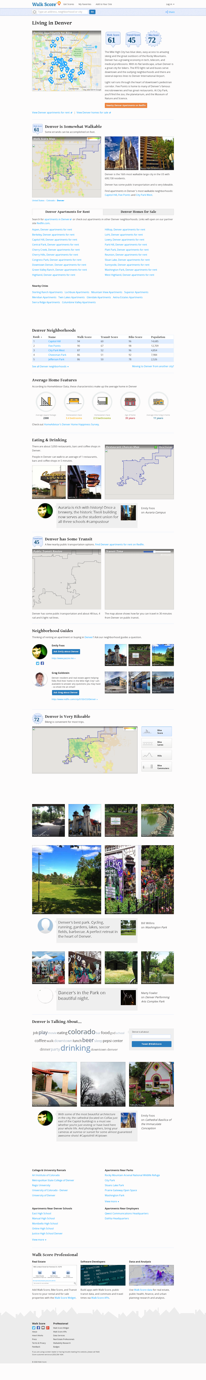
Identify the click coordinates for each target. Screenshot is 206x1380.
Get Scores (68, 4)
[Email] (43, 1328)
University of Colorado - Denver (50, 1190)
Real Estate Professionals (63, 1339)
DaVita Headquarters (117, 1218)
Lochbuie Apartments (77, 292)
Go (92, 12)
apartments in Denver (57, 219)
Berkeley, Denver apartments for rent (53, 234)
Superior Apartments (136, 292)
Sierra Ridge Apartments (46, 302)
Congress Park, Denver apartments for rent (56, 259)
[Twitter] (34, 1328)
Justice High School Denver (47, 1233)
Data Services (59, 1336)
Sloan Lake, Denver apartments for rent (127, 259)
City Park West (144, 195)
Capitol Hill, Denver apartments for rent (54, 239)
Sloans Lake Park (114, 1185)
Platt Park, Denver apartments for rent (127, 249)
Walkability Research (62, 1343)
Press (34, 1339)
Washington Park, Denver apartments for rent (131, 269)
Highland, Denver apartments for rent (53, 274)
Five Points (124, 195)
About (34, 1332)
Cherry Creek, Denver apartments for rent (56, 249)
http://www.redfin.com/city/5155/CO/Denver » (75, 699)
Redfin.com (43, 223)
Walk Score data (143, 1289)
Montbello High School (45, 1223)
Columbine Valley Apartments (79, 302)
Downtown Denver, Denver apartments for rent (59, 264)
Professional (60, 1323)
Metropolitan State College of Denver (53, 1180)
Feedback (36, 1347)
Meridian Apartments (44, 297)
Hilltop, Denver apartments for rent (125, 229)
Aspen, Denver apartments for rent (52, 229)
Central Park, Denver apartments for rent (55, 244)
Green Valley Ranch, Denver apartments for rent (59, 269)
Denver (60, 200)
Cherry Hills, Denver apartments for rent (55, 254)
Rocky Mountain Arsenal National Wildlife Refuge (132, 1175)
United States (38, 200)
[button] (34, 11)
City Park (110, 1180)
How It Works (37, 1336)
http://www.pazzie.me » (64, 658)
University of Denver (43, 1195)
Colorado (50, 200)
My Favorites (85, 4)
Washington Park (114, 1195)
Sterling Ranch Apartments (47, 292)
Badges (56, 1347)
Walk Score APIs (100, 1297)
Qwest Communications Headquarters (127, 1213)
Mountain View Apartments (106, 292)
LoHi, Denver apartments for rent (124, 234)
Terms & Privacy (39, 1343)
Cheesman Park (57, 354)
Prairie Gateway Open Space (121, 1190)
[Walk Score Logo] (46, 3)
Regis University (41, 1185)
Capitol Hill (111, 195)
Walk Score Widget (65, 1297)
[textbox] (62, 11)
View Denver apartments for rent (51, 112)
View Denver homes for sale (92, 112)
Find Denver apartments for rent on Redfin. (119, 544)
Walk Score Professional (55, 1254)
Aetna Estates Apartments (128, 297)
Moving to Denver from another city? (153, 366)
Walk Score (38, 1323)
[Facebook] (38, 1328)
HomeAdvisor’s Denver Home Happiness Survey (71, 424)
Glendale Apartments (99, 297)
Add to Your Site (104, 4)
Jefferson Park (56, 359)
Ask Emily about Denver (66, 651)
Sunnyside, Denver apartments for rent (127, 264)
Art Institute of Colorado (46, 1175)
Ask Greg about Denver (66, 692)
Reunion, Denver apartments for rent (126, 254)
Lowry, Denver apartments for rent (124, 239)
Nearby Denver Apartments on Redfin (126, 105)
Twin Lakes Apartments (71, 297)
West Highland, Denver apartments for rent (129, 274)
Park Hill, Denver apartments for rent (126, 244)
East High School (41, 1213)
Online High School (43, 1228)
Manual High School (43, 1218)
